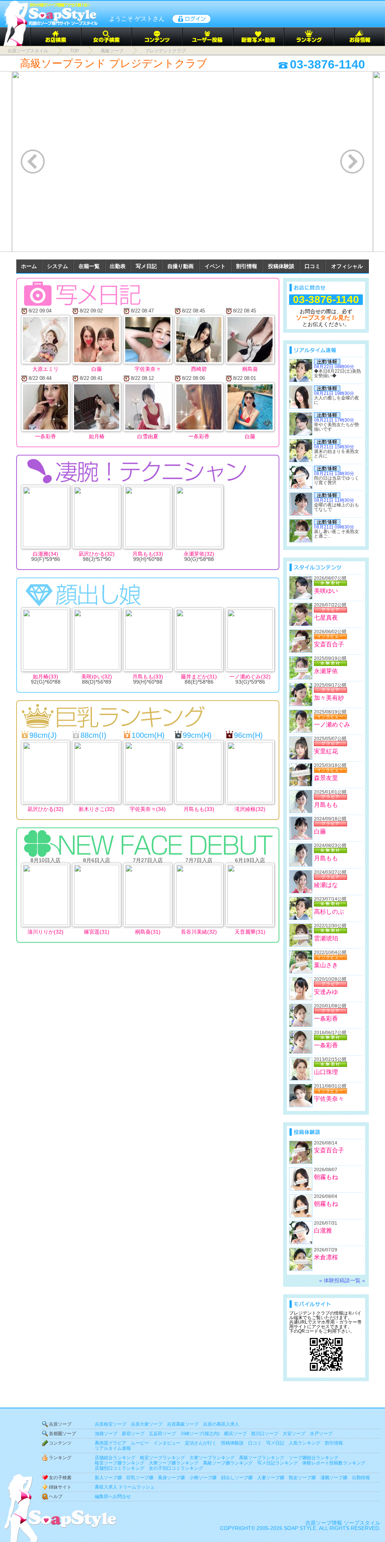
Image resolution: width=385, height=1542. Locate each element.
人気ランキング (304, 1443)
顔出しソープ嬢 (237, 1477)
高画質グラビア (110, 1443)
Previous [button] (33, 161)
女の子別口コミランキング (176, 1468)
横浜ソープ (235, 1433)
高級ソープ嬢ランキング (228, 1463)
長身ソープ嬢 (171, 1477)
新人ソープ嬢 (108, 1477)
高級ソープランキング (261, 1457)
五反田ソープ (162, 1433)
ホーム (29, 266)
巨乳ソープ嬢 (139, 1477)
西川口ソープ (264, 1433)
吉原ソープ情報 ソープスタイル (342, 1523)
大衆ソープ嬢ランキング (174, 1463)
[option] (192, 161)
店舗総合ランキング (115, 1457)
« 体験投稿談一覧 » (342, 1280)
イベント (215, 266)
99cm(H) (197, 735)
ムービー (140, 1443)
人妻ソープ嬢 (270, 1477)
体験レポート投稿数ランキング (333, 1463)
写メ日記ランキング (277, 1463)
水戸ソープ (321, 1433)
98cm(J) (43, 735)
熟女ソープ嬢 (302, 1477)
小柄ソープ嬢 (203, 1477)
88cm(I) (93, 735)
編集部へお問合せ (113, 1496)
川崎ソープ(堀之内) (200, 1433)
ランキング (60, 1457)
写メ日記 (146, 266)
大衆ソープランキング (212, 1457)
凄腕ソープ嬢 (333, 1477)
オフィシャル (347, 266)
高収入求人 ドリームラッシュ (125, 1487)
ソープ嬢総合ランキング (313, 1457)
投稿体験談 (281, 266)
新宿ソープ (133, 1433)
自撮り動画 (180, 266)
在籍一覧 (89, 266)
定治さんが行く (201, 1443)
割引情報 (246, 266)
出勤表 (118, 266)
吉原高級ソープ (183, 1424)
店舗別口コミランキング (119, 1468)
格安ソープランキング (162, 1457)
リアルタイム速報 (113, 1448)
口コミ (312, 266)
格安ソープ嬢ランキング (119, 1463)
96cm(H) (248, 735)
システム (57, 266)
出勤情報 (361, 1477)
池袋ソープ (106, 1433)
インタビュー (166, 1443)
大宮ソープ (294, 1433)
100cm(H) (148, 735)
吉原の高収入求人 (221, 1424)
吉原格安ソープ (110, 1424)
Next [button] (352, 161)
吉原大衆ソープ (146, 1424)
